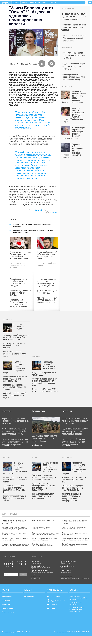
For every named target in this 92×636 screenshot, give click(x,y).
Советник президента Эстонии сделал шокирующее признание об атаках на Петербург (14, 522)
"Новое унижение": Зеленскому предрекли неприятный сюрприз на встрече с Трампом (76, 539)
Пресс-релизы (52, 2)
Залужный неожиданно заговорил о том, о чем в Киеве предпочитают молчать (45, 533)
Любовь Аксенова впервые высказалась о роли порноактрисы (75, 544)
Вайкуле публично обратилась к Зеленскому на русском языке (76, 533)
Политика (24, 2)
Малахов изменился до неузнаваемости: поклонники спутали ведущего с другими (46, 282)
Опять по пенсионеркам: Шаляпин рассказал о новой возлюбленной (47, 300)
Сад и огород (41, 2)
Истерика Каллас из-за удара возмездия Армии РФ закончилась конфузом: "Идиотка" (75, 522)
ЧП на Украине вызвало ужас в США (43, 520)
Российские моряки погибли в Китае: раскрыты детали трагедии (18, 282)
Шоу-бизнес (16, 2)
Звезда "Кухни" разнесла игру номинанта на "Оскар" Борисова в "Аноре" (33, 231)
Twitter (54, 604)
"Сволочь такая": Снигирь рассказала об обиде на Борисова (32, 225)
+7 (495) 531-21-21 (75, 603)
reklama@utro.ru (74, 611)
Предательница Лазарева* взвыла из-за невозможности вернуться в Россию (20, 303)
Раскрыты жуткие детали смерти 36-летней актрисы (20, 293)
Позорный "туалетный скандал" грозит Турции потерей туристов (44, 539)
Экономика (33, 2)
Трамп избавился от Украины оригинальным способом (41, 528)
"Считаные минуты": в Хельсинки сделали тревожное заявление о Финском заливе (15, 544)
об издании (29, 596)
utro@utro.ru (73, 604)
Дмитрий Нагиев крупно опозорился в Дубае (47, 292)
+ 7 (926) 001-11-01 (75, 609)
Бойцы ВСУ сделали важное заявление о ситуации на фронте (14, 539)
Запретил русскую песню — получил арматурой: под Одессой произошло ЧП (14, 528)
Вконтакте (55, 596)
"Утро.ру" (38, 210)
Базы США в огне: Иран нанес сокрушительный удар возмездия (42, 544)
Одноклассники (58, 600)
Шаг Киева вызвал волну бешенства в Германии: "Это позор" (14, 533)
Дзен (53, 608)
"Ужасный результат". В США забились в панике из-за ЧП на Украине (74, 528)
